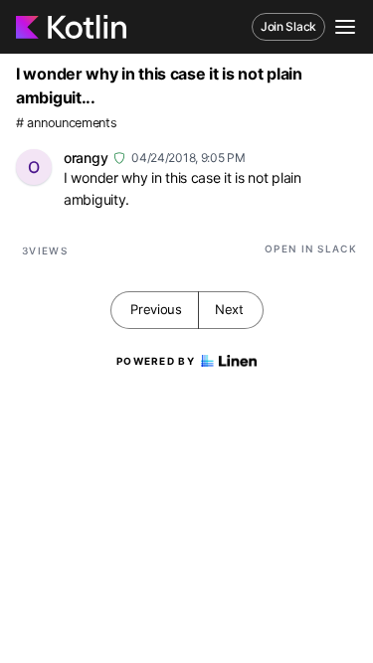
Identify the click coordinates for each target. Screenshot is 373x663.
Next (229, 309)
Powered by (155, 361)
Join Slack (288, 26)
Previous (156, 309)
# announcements (66, 122)
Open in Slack (311, 248)
